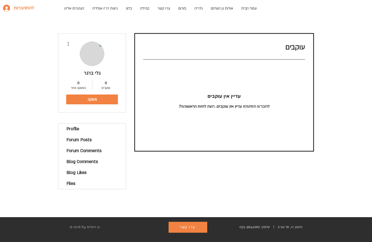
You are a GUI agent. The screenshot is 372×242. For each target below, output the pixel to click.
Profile (72, 129)
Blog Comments (82, 162)
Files (70, 184)
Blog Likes (76, 173)
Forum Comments (84, 151)
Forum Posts (79, 140)
